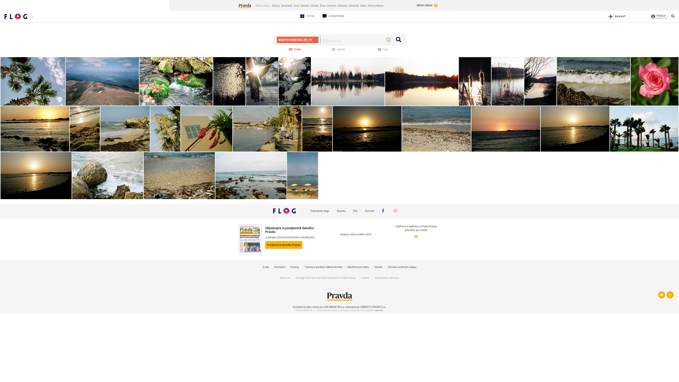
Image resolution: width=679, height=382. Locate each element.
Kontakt (370, 211)
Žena (323, 6)
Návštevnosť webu (358, 267)
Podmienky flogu (320, 211)
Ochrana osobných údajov (402, 267)
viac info (379, 310)
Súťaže (378, 267)
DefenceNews (376, 6)
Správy (276, 6)
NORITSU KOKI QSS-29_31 (295, 40)
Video (363, 6)
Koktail (305, 6)
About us (285, 278)
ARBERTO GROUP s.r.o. (373, 307)
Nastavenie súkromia (387, 278)
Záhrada (342, 6)
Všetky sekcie (425, 5)
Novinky (341, 211)
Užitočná (354, 6)
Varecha (331, 6)
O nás (266, 267)
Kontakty (279, 267)
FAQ (355, 211)
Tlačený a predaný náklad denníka (323, 267)
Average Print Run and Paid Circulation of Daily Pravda (325, 278)
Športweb (286, 6)
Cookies (365, 278)
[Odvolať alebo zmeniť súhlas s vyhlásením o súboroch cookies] (661, 294)
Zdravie (314, 6)
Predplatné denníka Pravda (283, 245)
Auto (296, 6)
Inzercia (294, 267)
